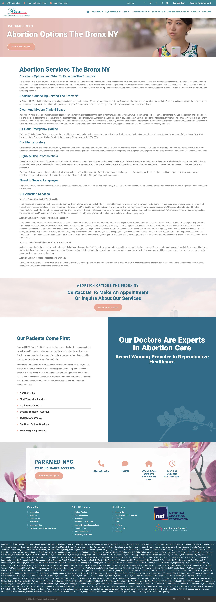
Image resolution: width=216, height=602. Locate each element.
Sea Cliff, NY (154, 557)
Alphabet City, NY (12, 589)
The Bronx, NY (45, 552)
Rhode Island (107, 591)
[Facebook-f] (156, 3)
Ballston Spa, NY (136, 586)
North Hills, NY (56, 565)
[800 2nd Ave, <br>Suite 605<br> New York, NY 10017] (149, 463)
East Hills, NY (170, 581)
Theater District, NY (27, 557)
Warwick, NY (75, 555)
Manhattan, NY (41, 570)
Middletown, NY (115, 568)
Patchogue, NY (86, 563)
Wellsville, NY (200, 552)
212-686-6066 (101, 470)
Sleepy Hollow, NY (140, 557)
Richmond (64, 589)
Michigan (204, 589)
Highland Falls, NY (123, 576)
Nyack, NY (192, 563)
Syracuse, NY (54, 557)
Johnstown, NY (158, 573)
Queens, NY (18, 552)
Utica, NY (130, 555)
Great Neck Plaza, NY (45, 578)
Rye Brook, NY (55, 560)
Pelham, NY (63, 563)
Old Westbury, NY (165, 563)
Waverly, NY (10, 555)
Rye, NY (65, 560)
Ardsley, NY (185, 586)
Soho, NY (128, 557)
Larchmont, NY (20, 573)
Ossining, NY (120, 563)
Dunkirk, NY (209, 581)
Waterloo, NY (47, 555)
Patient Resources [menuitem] (177, 11)
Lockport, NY (136, 570)
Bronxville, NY (20, 586)
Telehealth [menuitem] (157, 11)
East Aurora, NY (197, 581)
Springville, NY (77, 557)
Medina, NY (140, 568)
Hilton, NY (111, 576)
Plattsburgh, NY (22, 563)
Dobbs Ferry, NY (8, 584)
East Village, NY (123, 581)
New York (74, 591)
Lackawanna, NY (60, 573)
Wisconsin (157, 591)
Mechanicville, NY (153, 568)
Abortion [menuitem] (96, 11)
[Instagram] (162, 3)
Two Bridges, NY (177, 555)
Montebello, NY (60, 568)
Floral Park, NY (207, 578)
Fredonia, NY (182, 578)
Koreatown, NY (74, 573)
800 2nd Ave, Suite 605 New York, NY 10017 (149, 475)
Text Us (125, 470)
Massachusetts (194, 589)
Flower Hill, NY (194, 578)
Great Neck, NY (61, 578)
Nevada (29, 591)
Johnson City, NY (173, 573)
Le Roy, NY (209, 570)
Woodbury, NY (99, 552)
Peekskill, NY (73, 563)
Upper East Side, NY (160, 555)
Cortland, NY (62, 584)
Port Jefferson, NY (182, 560)
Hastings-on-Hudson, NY (197, 576)
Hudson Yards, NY (31, 576)
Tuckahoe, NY (190, 555)
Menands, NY (128, 568)
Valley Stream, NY (118, 555)
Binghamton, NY (63, 586)
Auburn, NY (175, 586)
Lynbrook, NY (91, 570)
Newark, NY (96, 565)
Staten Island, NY (31, 552)
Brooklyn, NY (187, 549)
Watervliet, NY (21, 555)
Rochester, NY (114, 560)
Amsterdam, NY (197, 586)
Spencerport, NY (106, 557)
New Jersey (53, 591)
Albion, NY (34, 589)
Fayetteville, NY (24, 581)
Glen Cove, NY (112, 578)
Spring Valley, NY (91, 557)
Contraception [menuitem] (139, 11)
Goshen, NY (74, 578)
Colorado (130, 589)
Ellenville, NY (111, 581)
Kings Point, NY (124, 573)
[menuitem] (88, 12)
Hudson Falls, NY (64, 576)
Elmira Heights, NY (87, 581)
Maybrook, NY (167, 568)
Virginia (125, 591)
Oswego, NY (109, 563)
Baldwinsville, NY (151, 586)
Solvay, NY (118, 557)
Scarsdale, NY (190, 557)
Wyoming (165, 591)
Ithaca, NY (199, 573)
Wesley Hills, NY (187, 552)
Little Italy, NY (148, 570)
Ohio (80, 591)
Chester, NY (149, 584)
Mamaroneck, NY (55, 570)
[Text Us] (125, 463)
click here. (51, 544)
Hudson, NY (77, 576)
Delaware (150, 589)
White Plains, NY (142, 552)
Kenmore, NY (137, 573)
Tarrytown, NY (42, 557)
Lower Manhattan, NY (106, 570)
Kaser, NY (147, 573)
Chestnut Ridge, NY (136, 584)
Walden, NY (105, 555)
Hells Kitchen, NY (165, 576)
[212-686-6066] (101, 463)
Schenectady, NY (177, 557)
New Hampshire (40, 591)
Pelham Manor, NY (49, 563)
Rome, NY (85, 560)
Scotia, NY (164, 557)
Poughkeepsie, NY (141, 560)
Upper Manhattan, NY (61, 552)
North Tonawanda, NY (23, 565)
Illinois (162, 589)
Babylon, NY (164, 586)
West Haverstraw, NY (171, 552)
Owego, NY (98, 563)
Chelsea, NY (161, 584)
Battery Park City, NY (101, 586)
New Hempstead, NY (183, 565)
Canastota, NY (196, 584)
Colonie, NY (84, 584)
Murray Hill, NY (199, 565)
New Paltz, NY (151, 565)
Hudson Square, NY (48, 576)
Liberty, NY (186, 570)
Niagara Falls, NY (70, 565)
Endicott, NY (62, 581)
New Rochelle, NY (136, 565)
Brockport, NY (33, 586)
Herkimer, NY (137, 576)
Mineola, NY (82, 568)
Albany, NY (43, 589)
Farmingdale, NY (39, 581)
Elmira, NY (100, 581)
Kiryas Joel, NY (87, 573)
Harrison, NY (6, 578)
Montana (21, 591)
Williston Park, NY (113, 552)
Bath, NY (114, 586)
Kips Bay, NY (100, 573)
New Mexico (64, 591)
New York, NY (108, 565)
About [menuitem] (194, 11)
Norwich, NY (203, 563)
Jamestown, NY (187, 573)
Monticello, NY (32, 568)
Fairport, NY (51, 581)
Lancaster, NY (32, 573)
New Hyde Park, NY (166, 565)
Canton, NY (185, 584)
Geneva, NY (124, 578)
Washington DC (145, 591)
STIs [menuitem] (125, 11)
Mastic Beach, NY (181, 568)
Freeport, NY (171, 578)
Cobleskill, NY (106, 584)
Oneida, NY (143, 563)
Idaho (157, 589)
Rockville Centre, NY (98, 560)
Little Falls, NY (161, 570)
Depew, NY (20, 584)
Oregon (86, 591)
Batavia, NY (124, 586)
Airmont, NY (54, 589)
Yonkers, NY (87, 552)
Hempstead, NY (150, 576)
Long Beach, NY (123, 570)
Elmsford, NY (74, 581)
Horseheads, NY (89, 576)
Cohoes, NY (95, 584)
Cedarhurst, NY (172, 584)
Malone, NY (79, 570)
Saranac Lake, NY (27, 560)
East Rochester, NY (156, 581)
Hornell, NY (101, 576)
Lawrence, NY (7, 573)
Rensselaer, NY (127, 560)
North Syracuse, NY (41, 565)
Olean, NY (152, 563)
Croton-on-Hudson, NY (47, 584)
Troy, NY (200, 555)
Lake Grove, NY (46, 573)
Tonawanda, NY (11, 557)
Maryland (183, 589)
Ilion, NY (19, 576)
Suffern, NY (65, 557)
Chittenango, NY (120, 584)
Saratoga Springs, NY (10, 560)
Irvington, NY (10, 576)
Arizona (114, 589)
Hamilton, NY (17, 578)
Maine (175, 589)
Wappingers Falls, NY (90, 555)
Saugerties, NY (204, 557)
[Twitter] (151, 3)
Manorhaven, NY (16, 570)
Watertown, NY (34, 555)
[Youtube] (167, 3)
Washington (133, 591)
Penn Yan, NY (35, 563)
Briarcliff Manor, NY (48, 586)
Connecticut (140, 589)
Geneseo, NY (135, 578)
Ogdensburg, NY (180, 563)
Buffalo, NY (9, 586)
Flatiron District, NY (9, 581)
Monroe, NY (72, 568)
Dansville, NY (31, 584)
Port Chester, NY (198, 560)
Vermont (117, 591)
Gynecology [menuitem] (112, 11)
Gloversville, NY (86, 578)
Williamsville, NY (128, 552)
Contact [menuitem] (206, 11)
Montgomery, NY (45, 568)
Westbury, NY (155, 552)
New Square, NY (121, 565)
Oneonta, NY (132, 563)
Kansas (169, 589)
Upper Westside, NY (143, 555)
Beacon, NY (76, 586)
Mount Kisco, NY (18, 568)
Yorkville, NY (76, 552)
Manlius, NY (29, 570)
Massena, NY (194, 568)
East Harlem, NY (183, 581)
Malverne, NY (68, 570)
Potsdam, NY (155, 560)
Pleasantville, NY (8, 563)
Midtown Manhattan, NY (98, 568)
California (122, 589)
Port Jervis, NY (168, 560)
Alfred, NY (24, 589)
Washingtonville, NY (61, 555)
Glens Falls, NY (99, 578)
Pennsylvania (95, 591)
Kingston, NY (111, 573)
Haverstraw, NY (179, 576)
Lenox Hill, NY (197, 570)
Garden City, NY (148, 578)
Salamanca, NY (42, 560)
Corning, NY (74, 584)
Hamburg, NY (29, 578)
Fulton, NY (160, 578)
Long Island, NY (200, 549)
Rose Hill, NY (75, 560)
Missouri (14, 591)
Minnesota (5, 591)
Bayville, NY (86, 586)
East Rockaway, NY (139, 581)
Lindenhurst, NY (174, 570)
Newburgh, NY (84, 565)
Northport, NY (7, 565)
